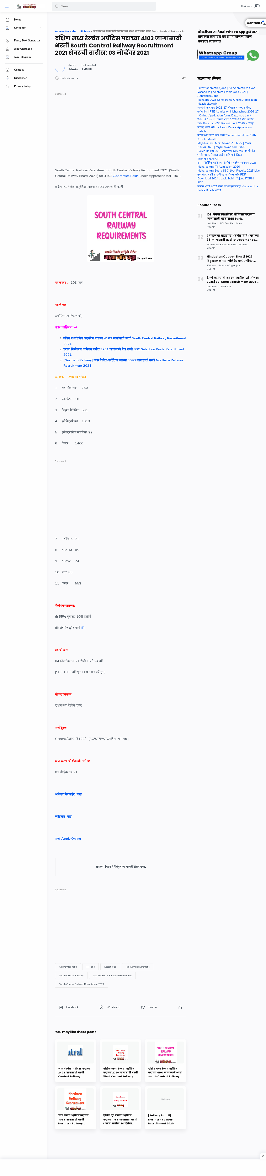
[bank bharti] (213, 223)
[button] (57, 6)
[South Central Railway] (71, 975)
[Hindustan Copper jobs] (229, 265)
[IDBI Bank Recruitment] (231, 223)
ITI (83, 628)
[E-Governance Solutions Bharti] (222, 244)
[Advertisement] (120, 126)
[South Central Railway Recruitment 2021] (81, 984)
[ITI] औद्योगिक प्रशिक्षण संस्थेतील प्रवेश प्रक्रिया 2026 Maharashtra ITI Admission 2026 (226, 165)
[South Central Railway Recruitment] (112, 975)
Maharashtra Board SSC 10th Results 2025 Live (228, 171)
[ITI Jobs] (91, 966)
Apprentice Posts (126, 176)
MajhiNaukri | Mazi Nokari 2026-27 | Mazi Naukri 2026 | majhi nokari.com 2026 (224, 145)
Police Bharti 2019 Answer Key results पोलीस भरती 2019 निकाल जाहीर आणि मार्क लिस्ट (226, 153)
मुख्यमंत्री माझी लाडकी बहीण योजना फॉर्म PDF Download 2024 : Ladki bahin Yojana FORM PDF (225, 178)
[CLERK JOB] (225, 286)
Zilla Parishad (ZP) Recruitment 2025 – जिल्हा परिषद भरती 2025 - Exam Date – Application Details (225, 127)
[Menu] (7, 6)
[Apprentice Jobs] (68, 966)
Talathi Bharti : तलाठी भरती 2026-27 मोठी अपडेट (225, 119)
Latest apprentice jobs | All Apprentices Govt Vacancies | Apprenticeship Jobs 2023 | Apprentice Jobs (226, 92)
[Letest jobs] (110, 966)
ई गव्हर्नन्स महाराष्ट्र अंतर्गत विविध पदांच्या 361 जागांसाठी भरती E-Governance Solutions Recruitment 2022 (233, 238)
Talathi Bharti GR (208, 159)
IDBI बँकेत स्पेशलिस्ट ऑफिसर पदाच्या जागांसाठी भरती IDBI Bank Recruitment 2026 (231, 217)
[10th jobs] (212, 265)
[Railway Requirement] (137, 966)
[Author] (73, 69)
